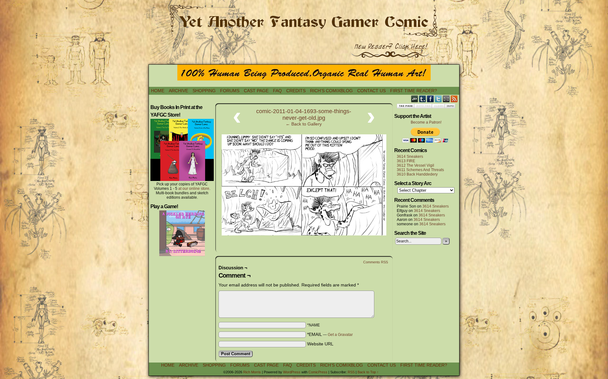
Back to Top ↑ (368, 372)
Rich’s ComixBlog (331, 90)
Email (446, 99)
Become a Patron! (426, 122)
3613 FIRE (406, 161)
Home (157, 90)
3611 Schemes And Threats (420, 170)
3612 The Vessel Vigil (415, 165)
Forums (229, 90)
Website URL (320, 343)
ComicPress (317, 372)
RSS (454, 99)
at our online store (193, 188)
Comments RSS (375, 262)
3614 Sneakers (410, 156)
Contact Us (371, 90)
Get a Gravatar (340, 334)
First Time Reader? (413, 90)
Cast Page (256, 90)
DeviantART (415, 99)
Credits (296, 90)
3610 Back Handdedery (417, 174)
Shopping (204, 90)
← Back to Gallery (304, 123)
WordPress (292, 372)
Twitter (438, 99)
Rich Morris (252, 372)
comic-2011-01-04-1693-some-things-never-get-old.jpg (303, 114)
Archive (178, 90)
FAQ (277, 90)
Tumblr (423, 99)
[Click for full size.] (304, 233)
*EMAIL (330, 334)
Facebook (430, 99)
